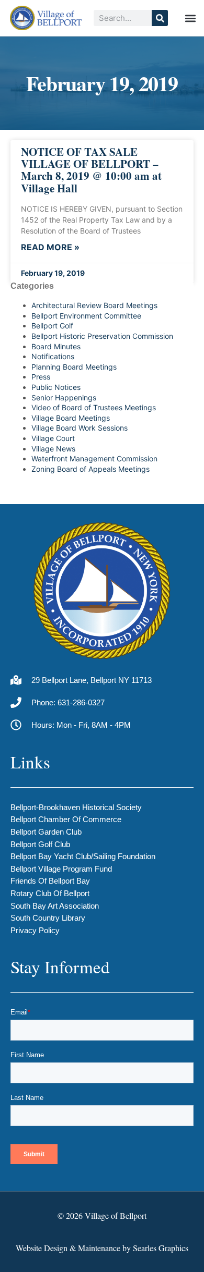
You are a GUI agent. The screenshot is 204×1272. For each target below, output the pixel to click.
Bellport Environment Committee (86, 315)
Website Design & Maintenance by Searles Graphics (102, 1247)
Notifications (52, 356)
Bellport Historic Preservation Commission (102, 336)
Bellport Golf (52, 325)
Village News (53, 448)
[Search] (160, 18)
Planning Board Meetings (74, 366)
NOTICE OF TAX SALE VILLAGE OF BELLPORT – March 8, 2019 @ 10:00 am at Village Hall (91, 169)
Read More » (50, 247)
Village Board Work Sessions (79, 427)
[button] (190, 18)
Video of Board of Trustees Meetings (93, 407)
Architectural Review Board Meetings (94, 305)
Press (40, 376)
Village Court (53, 438)
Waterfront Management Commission (94, 458)
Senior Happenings (63, 397)
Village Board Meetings (70, 417)
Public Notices (56, 387)
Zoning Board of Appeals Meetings (90, 468)
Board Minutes (56, 346)
